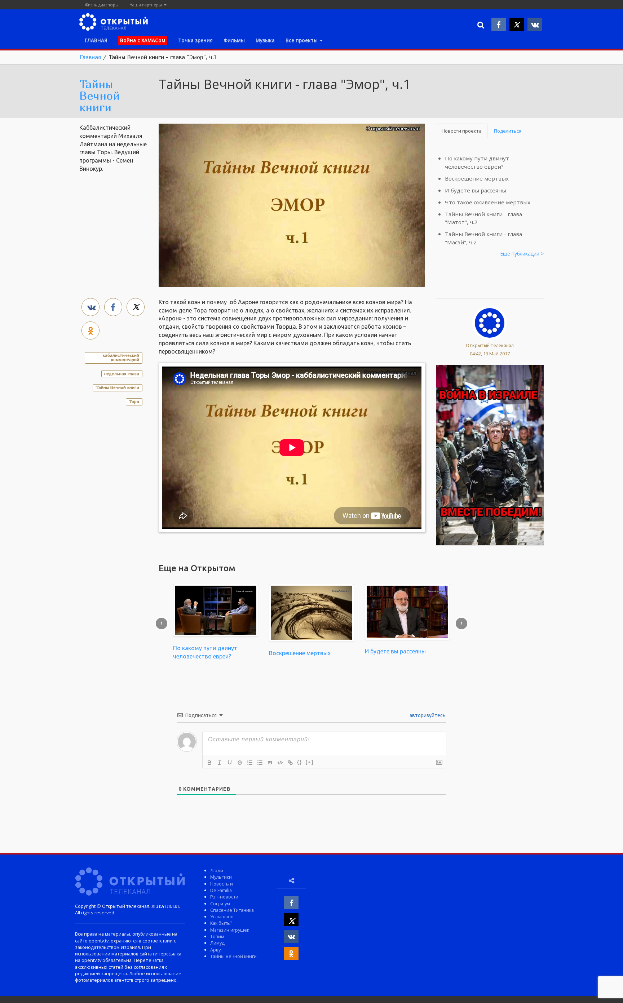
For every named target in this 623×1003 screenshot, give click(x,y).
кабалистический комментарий (121, 357)
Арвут (216, 949)
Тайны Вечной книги (99, 95)
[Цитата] (270, 762)
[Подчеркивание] (230, 762)
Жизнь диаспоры (102, 4)
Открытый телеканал (490, 345)
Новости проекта (462, 131)
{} (299, 762)
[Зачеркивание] (240, 762)
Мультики (221, 877)
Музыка (265, 40)
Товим (217, 936)
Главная (90, 57)
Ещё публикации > (522, 253)
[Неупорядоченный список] (260, 762)
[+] (310, 762)
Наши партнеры (146, 4)
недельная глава (121, 373)
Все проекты (302, 40)
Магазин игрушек (229, 930)
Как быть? (221, 923)
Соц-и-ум (220, 903)
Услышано (222, 916)
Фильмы (234, 40)
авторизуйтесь (427, 715)
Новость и (221, 883)
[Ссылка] (290, 762)
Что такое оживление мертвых (487, 202)
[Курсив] (220, 762)
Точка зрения (195, 40)
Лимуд (217, 943)
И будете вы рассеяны (475, 190)
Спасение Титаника (232, 910)
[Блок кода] (280, 762)
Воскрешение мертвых (477, 178)
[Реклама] (490, 454)
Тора (134, 401)
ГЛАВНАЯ (96, 40)
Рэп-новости (224, 896)
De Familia (221, 890)
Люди (216, 870)
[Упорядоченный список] (250, 762)
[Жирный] (209, 762)
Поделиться (507, 131)
